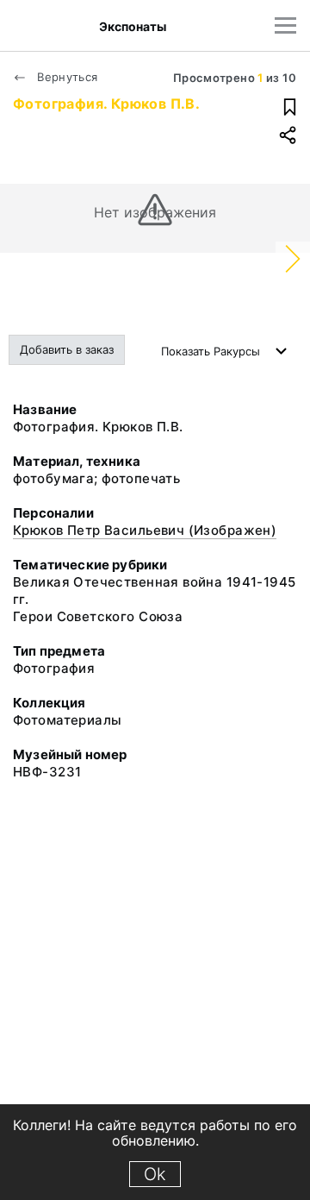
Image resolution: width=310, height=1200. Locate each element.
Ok (155, 1174)
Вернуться (66, 77)
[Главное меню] (285, 25)
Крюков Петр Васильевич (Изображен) (144, 530)
